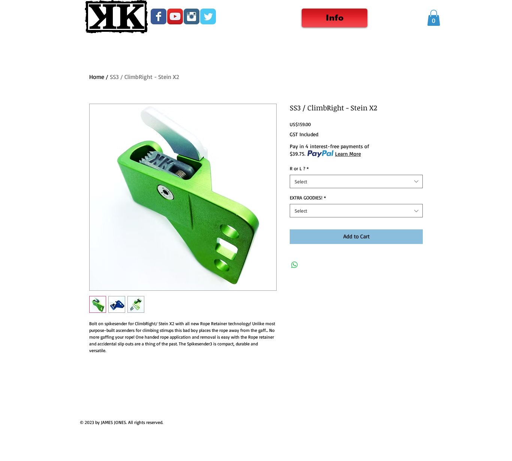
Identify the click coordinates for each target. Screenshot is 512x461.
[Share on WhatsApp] (294, 264)
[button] (433, 18)
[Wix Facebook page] (158, 16)
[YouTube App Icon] (175, 16)
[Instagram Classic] (191, 16)
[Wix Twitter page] (208, 16)
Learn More (348, 153)
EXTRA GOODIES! (308, 198)
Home (96, 76)
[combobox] (356, 181)
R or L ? (299, 168)
